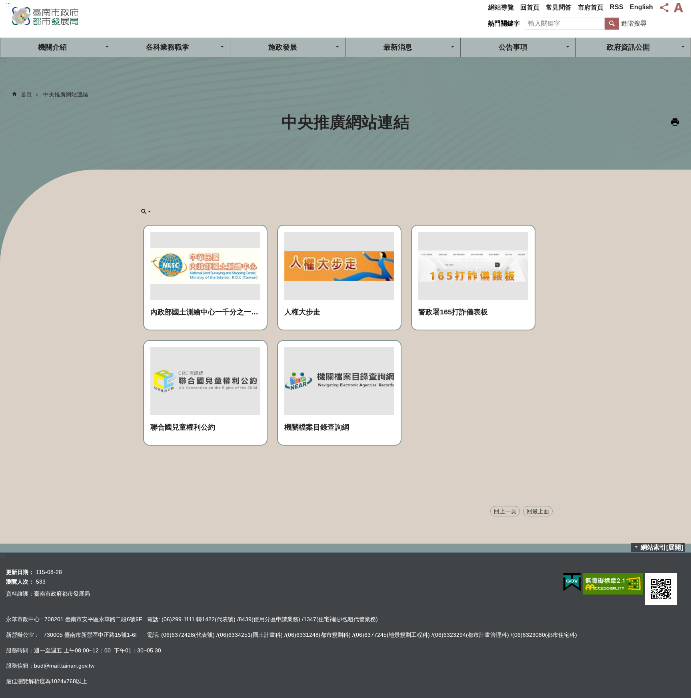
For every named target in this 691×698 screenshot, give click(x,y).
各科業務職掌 (167, 47)
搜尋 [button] (612, 24)
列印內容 (675, 122)
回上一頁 (505, 511)
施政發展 (282, 47)
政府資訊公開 (628, 47)
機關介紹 (52, 47)
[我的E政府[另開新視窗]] (572, 582)
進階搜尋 (634, 23)
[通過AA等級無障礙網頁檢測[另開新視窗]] (613, 584)
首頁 (26, 94)
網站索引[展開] (662, 547)
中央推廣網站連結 (65, 94)
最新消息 (397, 47)
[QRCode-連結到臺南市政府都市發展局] (661, 589)
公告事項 (513, 47)
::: (8, 4)
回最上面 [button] (538, 511)
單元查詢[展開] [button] (146, 211)
